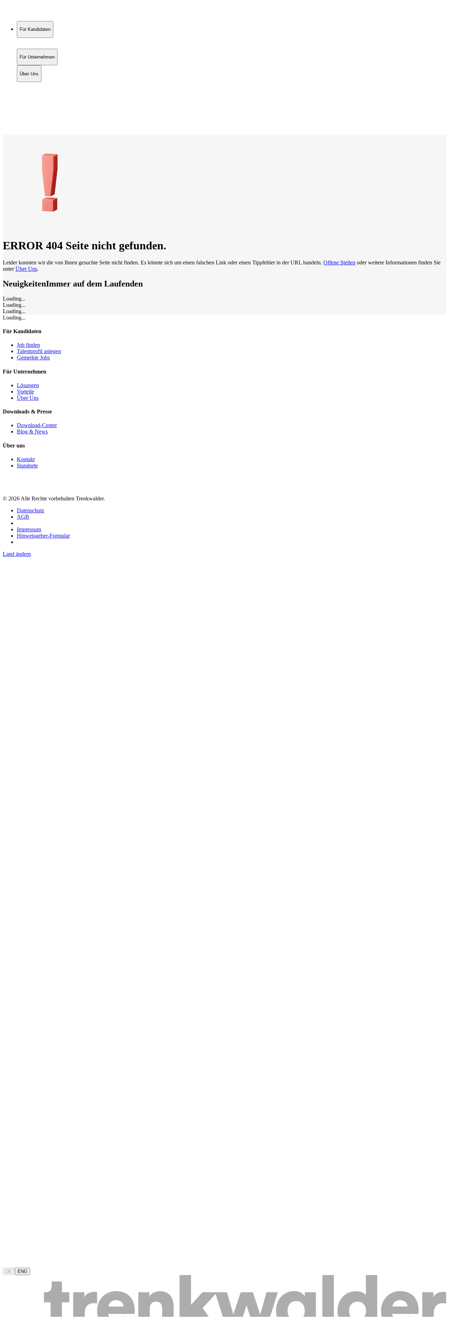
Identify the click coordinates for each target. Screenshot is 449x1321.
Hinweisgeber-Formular (43, 536)
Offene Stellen (339, 262)
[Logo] (29, 12)
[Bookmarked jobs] (7, 116)
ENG (22, 1271)
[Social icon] (10, 487)
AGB (23, 517)
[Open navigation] (5, 133)
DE (9, 1271)
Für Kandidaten (35, 85)
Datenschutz (30, 510)
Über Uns (29, 100)
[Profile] (8, 124)
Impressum (29, 529)
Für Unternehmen (37, 93)
